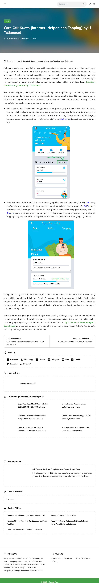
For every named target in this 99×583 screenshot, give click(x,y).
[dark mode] (90, 4)
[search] (83, 4)
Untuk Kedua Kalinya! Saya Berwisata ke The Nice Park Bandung (34, 519)
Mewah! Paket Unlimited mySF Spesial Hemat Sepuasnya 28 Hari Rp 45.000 (39, 504)
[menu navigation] (5, 4)
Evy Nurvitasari (11, 38)
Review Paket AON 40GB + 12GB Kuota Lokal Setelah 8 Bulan (33, 509)
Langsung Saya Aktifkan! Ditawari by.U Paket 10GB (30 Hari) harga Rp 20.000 (39, 499)
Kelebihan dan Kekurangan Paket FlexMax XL (26, 535)
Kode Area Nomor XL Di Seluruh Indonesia (24, 549)
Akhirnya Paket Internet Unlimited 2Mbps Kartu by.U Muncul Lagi (32, 417)
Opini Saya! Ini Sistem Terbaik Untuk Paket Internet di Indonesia (32, 429)
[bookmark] (94, 4)
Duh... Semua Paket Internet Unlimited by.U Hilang (73, 405)
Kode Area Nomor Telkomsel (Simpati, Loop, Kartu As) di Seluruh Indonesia (69, 542)
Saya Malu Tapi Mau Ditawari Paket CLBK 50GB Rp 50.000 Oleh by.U (33, 405)
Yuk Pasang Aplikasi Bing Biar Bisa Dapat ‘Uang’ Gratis (56, 469)
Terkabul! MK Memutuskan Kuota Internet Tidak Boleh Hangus (33, 514)
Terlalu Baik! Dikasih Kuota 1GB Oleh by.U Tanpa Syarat (75, 429)
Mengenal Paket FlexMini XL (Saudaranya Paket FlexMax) (27, 542)
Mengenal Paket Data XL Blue (63, 535)
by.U (7, 21)
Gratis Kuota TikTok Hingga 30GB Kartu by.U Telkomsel (76, 417)
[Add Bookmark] (33, 38)
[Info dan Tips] (18, 4)
